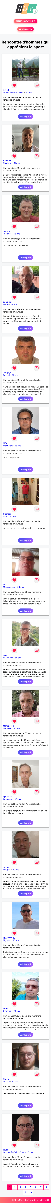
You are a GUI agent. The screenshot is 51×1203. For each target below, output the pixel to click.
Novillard (7, 163)
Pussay (6, 1081)
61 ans (17, 163)
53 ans (16, 940)
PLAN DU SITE (31, 1200)
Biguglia (7, 869)
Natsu (6, 1079)
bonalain (7, 1008)
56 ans (17, 233)
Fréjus (6, 304)
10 (30, 1192)
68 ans (20, 587)
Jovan (6, 867)
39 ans (16, 869)
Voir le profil (25, 116)
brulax (6, 1150)
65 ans (18, 445)
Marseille (7, 728)
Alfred (6, 90)
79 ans (16, 1011)
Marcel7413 (8, 726)
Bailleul (6, 375)
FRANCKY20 (9, 938)
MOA (5, 443)
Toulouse (7, 233)
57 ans (17, 799)
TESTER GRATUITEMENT (25, 21)
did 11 (6, 584)
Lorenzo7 (7, 302)
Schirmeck (8, 657)
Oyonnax (7, 1011)
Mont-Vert (8, 445)
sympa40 (7, 796)
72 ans (31, 1152)
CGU (20, 1200)
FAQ (14, 1200)
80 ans (29, 92)
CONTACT (44, 1200)
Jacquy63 (8, 372)
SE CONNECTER (25, 29)
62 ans (15, 375)
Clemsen (7, 514)
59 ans (14, 304)
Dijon (5, 516)
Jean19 (6, 231)
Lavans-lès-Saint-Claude (14, 1152)
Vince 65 (7, 160)
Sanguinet (7, 799)
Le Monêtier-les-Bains (13, 92)
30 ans (15, 1081)
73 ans (13, 516)
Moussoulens (9, 587)
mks (5, 655)
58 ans (18, 657)
